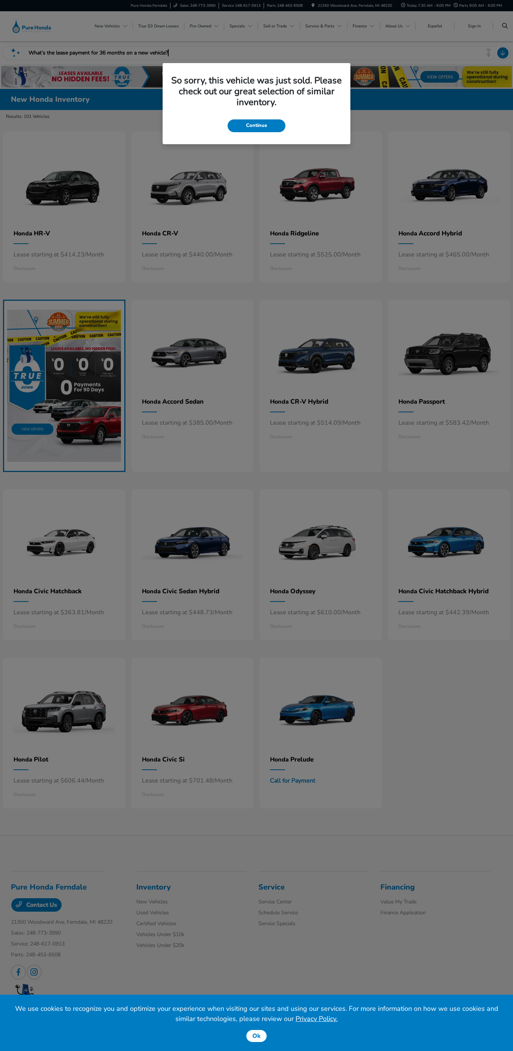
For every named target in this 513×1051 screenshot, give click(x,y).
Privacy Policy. (317, 1018)
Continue (256, 125)
